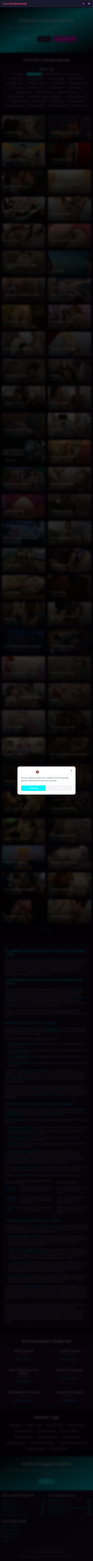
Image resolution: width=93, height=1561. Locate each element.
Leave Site (59, 788)
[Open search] (83, 3)
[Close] (71, 770)
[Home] (14, 3)
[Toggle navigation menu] (89, 3)
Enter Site (33, 788)
